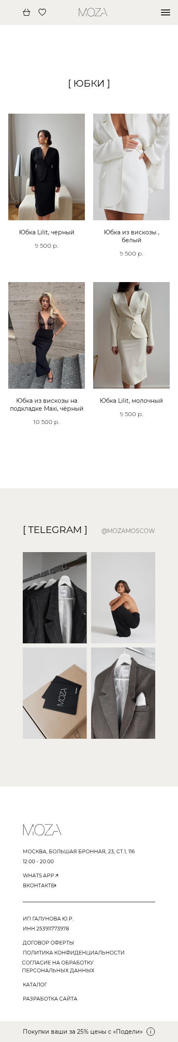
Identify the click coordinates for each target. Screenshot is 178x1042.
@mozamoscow (128, 531)
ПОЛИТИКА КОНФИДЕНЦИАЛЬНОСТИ (74, 952)
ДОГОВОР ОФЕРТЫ (48, 943)
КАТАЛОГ (35, 984)
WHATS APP (38, 875)
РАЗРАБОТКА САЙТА (50, 999)
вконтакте (38, 885)
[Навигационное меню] (165, 12)
